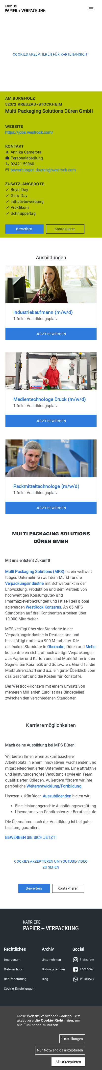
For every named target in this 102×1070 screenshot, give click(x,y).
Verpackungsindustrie (24, 583)
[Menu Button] (91, 9)
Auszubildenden (57, 796)
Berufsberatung (15, 979)
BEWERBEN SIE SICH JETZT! (31, 837)
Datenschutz (13, 969)
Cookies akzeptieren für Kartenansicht (51, 54)
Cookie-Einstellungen (19, 988)
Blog (45, 979)
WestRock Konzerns (43, 607)
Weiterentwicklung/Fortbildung (53, 786)
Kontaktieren (65, 229)
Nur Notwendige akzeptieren (60, 1050)
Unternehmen (51, 959)
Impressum (12, 959)
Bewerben (24, 229)
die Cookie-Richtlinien (54, 1020)
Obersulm (55, 646)
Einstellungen (72, 1039)
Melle (90, 646)
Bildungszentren (53, 969)
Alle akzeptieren (68, 1062)
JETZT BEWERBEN (51, 334)
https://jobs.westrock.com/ (29, 132)
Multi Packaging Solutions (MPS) (35, 571)
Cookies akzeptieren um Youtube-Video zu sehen (51, 864)
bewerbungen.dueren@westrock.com (43, 170)
